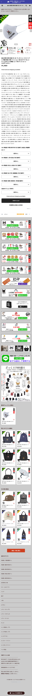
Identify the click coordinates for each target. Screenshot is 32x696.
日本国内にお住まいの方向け (16, 205)
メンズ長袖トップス (5, 627)
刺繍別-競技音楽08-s (6, 569)
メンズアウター (4, 636)
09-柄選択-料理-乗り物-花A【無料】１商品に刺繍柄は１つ (15, 149)
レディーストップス (5, 609)
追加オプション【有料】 (7, 188)
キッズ (2, 622)
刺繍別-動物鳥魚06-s (6, 578)
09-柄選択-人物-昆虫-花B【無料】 (10, 157)
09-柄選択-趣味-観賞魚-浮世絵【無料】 (12, 181)
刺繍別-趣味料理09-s (6, 564)
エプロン (3, 605)
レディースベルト (5, 618)
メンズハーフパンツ (5, 640)
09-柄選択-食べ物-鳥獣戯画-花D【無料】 (12, 173)
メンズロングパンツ (5, 645)
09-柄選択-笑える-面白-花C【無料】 (11, 165)
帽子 (2, 596)
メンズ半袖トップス (5, 631)
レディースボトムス (5, 614)
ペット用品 (3, 649)
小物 (2, 600)
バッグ (2, 591)
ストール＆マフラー (5, 587)
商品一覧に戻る (16, 550)
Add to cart (16, 200)
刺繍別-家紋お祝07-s (6, 573)
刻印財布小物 (4, 582)
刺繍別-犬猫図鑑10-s (6, 560)
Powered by (14, 681)
